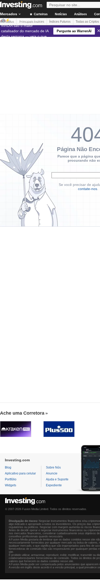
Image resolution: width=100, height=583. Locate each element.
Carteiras (40, 14)
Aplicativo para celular (20, 473)
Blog (8, 467)
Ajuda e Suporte (57, 479)
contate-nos (87, 189)
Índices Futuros (60, 21)
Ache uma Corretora (22, 413)
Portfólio (10, 479)
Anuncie (51, 473)
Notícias (61, 14)
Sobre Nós (53, 467)
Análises (80, 14)
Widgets (10, 485)
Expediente (54, 485)
